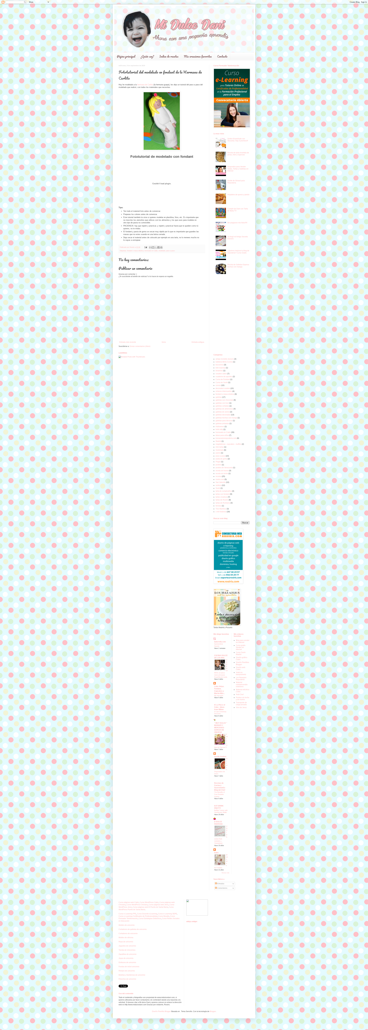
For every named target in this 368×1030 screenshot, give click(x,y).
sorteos (218, 485)
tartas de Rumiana (223, 503)
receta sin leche (222, 474)
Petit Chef (240, 694)
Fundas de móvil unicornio (129, 967)
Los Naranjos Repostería (241, 678)
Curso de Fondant (223, 379)
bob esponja (220, 368)
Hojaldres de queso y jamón (238, 195)
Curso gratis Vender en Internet (240, 647)
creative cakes (221, 374)
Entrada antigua (198, 342)
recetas (218, 476)
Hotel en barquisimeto (241, 673)
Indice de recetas (168, 56)
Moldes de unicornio (127, 925)
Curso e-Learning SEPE (167, 914)
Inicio (164, 342)
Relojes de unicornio (127, 971)
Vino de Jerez (241, 707)
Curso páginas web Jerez (159, 905)
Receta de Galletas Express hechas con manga (238, 266)
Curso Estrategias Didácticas (150, 918)
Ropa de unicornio (126, 942)
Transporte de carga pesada (241, 704)
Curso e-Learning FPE (127, 914)
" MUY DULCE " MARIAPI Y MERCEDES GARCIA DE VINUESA (220, 727)
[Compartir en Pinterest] (161, 247)
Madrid (218, 441)
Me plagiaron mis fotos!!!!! (237, 223)
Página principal (126, 56)
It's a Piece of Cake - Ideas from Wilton (219, 707)
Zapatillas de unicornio (127, 954)
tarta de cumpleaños (224, 491)
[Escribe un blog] (153, 247)
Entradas (220, 884)
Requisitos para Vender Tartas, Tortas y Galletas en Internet (237, 169)
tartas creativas (221, 497)
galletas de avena (223, 412)
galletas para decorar (224, 421)
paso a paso (170, 251)
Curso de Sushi (222, 382)
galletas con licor (222, 403)
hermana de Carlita (145, 85)
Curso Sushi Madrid (241, 653)
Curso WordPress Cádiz (149, 902)
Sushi (218, 488)
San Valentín (221, 482)
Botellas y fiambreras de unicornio (132, 975)
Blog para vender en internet (242, 641)
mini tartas (220, 447)
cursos (218, 385)
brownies (219, 371)
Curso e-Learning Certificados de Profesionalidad (138, 916)
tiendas (218, 506)
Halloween (220, 427)
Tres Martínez (221, 509)
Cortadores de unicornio (128, 933)
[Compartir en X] (155, 247)
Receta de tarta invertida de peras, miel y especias (238, 154)
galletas (219, 397)
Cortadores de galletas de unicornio (133, 929)
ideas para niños (222, 435)
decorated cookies (223, 388)
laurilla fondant (220, 757)
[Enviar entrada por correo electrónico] (145, 247)
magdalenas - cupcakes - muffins (228, 444)
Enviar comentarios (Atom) (140, 346)
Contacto (222, 56)
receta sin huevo (222, 471)
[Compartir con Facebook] (158, 247)
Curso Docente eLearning (147, 914)
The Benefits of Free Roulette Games (219, 794)
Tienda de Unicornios (127, 950)
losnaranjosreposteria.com (226, 438)
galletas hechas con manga (226, 418)
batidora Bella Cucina (224, 362)
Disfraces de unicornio (127, 962)
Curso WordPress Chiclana (137, 905)
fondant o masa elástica (135, 251)
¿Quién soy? (147, 56)
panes (218, 453)
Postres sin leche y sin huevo (242, 699)
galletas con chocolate (224, 400)
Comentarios (222, 888)
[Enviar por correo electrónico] (150, 247)
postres (218, 465)
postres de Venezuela (224, 468)
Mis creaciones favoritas (198, 56)
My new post (218, 695)
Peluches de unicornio (127, 979)
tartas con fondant (223, 494)
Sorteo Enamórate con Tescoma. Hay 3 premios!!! (237, 140)
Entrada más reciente (127, 342)
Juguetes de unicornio (127, 946)
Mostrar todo (225, 873)
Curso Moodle (163, 916)
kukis (216, 853)
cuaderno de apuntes (224, 377)
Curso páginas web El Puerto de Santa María (150, 907)
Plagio (218, 462)
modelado (162, 251)
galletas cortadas (222, 406)
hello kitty (219, 429)
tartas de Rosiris (222, 500)
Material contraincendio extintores (242, 684)
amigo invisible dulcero (225, 359)
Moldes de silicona (126, 938)
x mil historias (221, 512)
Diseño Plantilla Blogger (161, 1011)
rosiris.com (220, 479)
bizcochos (220, 365)
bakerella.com (220, 642)
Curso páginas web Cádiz (129, 902)
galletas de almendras (224, 409)
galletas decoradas (223, 415)
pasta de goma (221, 459)
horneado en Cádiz (151, 251)
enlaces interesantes (224, 391)
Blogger (213, 1011)
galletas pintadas (222, 424)
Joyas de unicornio (126, 958)
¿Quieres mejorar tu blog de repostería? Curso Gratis (238, 252)
